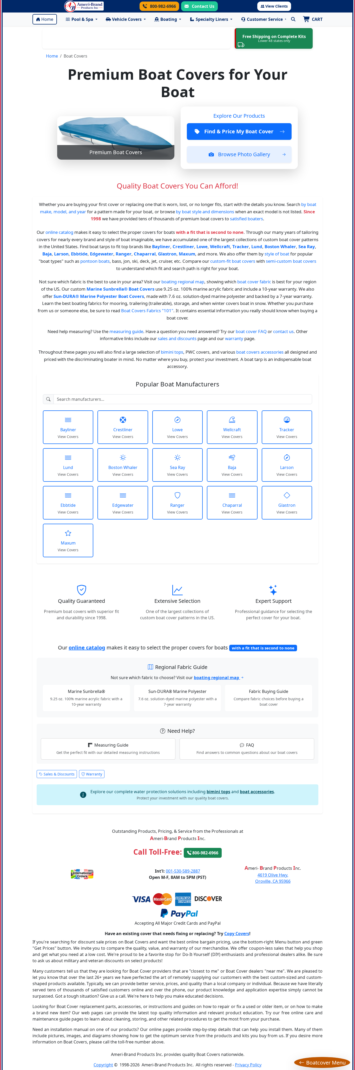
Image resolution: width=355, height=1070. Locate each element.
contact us (283, 331)
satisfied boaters (246, 219)
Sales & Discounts (59, 774)
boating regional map (182, 282)
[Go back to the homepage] (84, 6)
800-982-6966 (162, 6)
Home (47, 19)
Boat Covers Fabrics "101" (147, 311)
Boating (168, 19)
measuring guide (126, 331)
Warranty (94, 774)
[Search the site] (293, 19)
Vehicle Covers (127, 19)
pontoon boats (95, 261)
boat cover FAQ (251, 331)
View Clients (276, 6)
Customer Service (265, 19)
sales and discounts (177, 338)
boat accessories (257, 791)
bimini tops (172, 352)
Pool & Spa (82, 19)
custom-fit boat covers (232, 261)
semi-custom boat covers (291, 261)
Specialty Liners (212, 19)
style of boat (277, 254)
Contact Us (202, 6)
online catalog (59, 232)
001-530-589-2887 (183, 871)
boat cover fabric (254, 282)
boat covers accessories (260, 352)
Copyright (103, 1065)
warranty (234, 338)
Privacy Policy (248, 1065)
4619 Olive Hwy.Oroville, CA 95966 (273, 878)
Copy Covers (236, 933)
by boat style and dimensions (205, 212)
